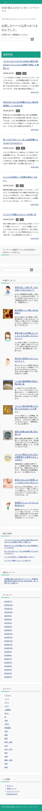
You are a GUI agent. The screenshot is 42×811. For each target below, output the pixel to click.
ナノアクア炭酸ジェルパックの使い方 (19, 214)
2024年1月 (8, 601)
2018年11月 (8, 644)
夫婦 (6, 720)
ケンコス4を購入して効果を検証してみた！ (19, 557)
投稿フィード (11, 788)
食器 (6, 767)
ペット (19, 73)
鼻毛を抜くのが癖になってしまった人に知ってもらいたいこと (26, 335)
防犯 (6, 764)
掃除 (6, 735)
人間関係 (7, 710)
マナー (6, 702)
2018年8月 (8, 655)
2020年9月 (8, 627)
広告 (24, 73)
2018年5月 (8, 666)
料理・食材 (8, 742)
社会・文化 (8, 749)
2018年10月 (8, 648)
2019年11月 (8, 637)
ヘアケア (7, 695)
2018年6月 (8, 662)
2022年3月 (8, 616)
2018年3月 (8, 673)
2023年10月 (8, 612)
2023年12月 (8, 605)
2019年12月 (8, 634)
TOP (19, 19)
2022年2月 (8, 619)
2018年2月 (8, 677)
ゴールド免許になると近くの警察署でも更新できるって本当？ (26, 457)
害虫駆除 (7, 728)
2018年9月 (8, 652)
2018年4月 (8, 670)
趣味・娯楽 (8, 760)
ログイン (10, 786)
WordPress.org (12, 794)
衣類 (6, 756)
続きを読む (35, 92)
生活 (23, 148)
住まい (6, 713)
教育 (6, 738)
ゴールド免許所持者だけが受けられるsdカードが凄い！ (26, 408)
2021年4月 (8, 623)
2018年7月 (8, 659)
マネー (6, 706)
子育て (6, 724)
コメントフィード (13, 791)
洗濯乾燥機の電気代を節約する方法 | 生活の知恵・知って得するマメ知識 (21, 581)
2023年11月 (8, 609)
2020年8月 (8, 630)
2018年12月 (8, 641)
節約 (6, 753)
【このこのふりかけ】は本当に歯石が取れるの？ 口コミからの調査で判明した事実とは (21, 64)
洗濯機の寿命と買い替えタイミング (16, 579)
